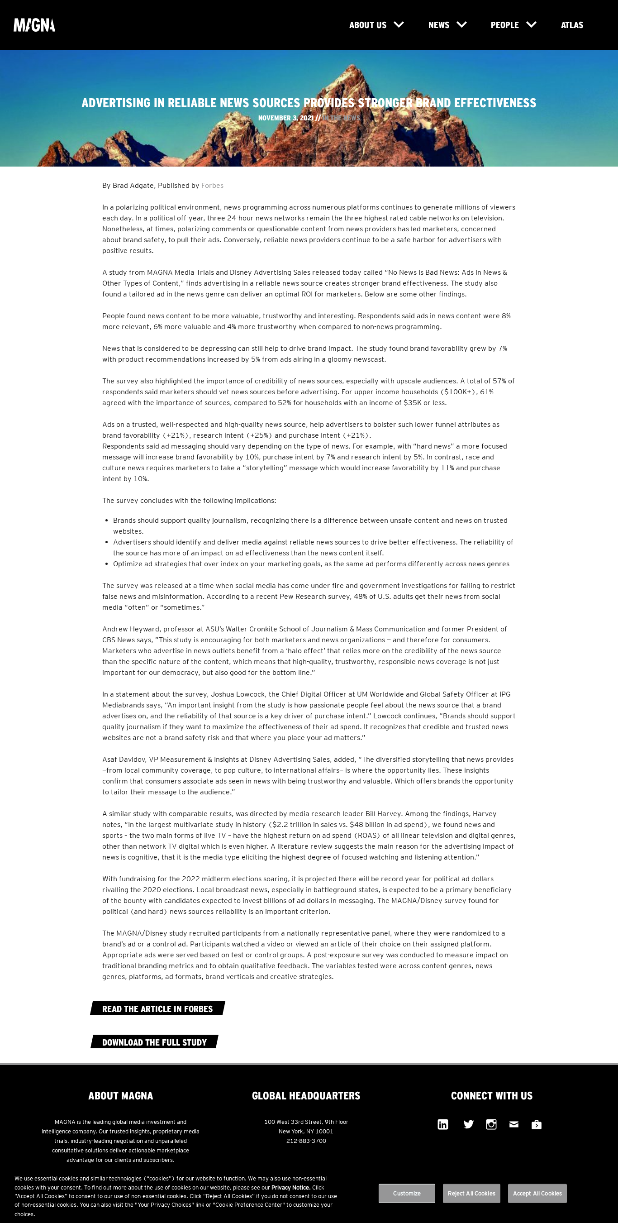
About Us (367, 24)
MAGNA (48, 25)
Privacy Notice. (291, 1187)
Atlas (572, 24)
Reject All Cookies (471, 1193)
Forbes (212, 185)
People (505, 24)
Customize (407, 1193)
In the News (341, 117)
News (438, 24)
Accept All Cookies (537, 1193)
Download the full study (154, 1042)
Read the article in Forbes (157, 1008)
